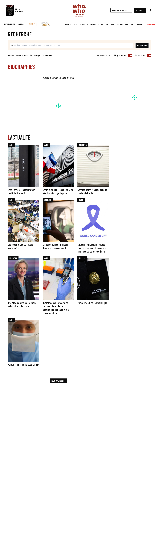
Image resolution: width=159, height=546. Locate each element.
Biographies (9, 24)
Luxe (132, 24)
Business (68, 24)
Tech (75, 24)
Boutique (21, 24)
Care (127, 24)
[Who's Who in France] (79, 10)
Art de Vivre (110, 24)
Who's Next (140, 24)
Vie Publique (91, 24)
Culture (120, 24)
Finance (82, 24)
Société (101, 24)
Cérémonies (151, 24)
